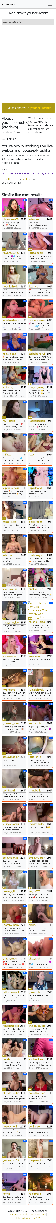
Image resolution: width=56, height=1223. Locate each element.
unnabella (35, 790)
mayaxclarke (36, 824)
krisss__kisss (9, 521)
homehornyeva (37, 320)
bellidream (35, 521)
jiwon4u (33, 286)
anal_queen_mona (37, 589)
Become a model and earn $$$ (27, 1214)
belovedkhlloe (11, 857)
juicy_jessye (10, 353)
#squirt (5, 173)
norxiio (6, 1193)
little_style (35, 757)
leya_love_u (10, 589)
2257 (37, 1218)
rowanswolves (11, 252)
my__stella (9, 421)
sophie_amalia (11, 488)
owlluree (34, 1126)
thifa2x (7, 454)
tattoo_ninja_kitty (11, 992)
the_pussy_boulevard (37, 1025)
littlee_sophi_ (37, 252)
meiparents (35, 1160)
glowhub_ (35, 992)
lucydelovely (36, 689)
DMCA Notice (24, 1218)
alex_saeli (34, 958)
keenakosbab (37, 421)
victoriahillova (11, 1025)
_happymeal (10, 958)
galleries (27, 179)
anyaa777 (34, 891)
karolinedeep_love (11, 320)
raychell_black (37, 622)
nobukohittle (11, 286)
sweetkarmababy (37, 1093)
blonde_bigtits (11, 1093)
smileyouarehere (37, 857)
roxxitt (33, 454)
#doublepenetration (20, 173)
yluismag (8, 387)
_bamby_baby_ (11, 925)
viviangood (9, 689)
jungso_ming (36, 387)
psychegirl (9, 790)
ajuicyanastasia (11, 824)
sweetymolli (10, 1126)
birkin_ (33, 925)
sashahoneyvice (37, 353)
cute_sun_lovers (11, 622)
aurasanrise (9, 656)
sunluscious (36, 1059)
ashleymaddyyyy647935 (11, 757)
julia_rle (7, 555)
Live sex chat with (28, 108)
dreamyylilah (10, 891)
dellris (6, 1059)
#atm (34, 173)
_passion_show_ (11, 723)
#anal (50, 173)
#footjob (42, 173)
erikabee (34, 219)
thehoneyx (35, 555)
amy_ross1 (35, 656)
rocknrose (35, 1193)
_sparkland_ (36, 488)
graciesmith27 (11, 1160)
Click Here (8, 179)
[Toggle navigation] (50, 4)
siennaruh (35, 723)
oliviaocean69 (11, 219)
